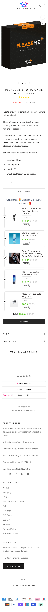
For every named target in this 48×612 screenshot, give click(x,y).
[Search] (40, 6)
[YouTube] (28, 474)
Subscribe (14, 566)
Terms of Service (10, 533)
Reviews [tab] (6, 395)
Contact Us (9, 341)
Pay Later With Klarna (13, 501)
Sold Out (24, 191)
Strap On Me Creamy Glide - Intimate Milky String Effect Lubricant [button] (32, 254)
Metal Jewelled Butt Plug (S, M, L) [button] (31, 295)
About (6, 487)
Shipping (7, 492)
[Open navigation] (3, 6)
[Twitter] (10, 474)
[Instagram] (16, 474)
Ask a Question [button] (25, 389)
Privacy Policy (9, 529)
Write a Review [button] (25, 384)
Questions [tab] (21, 395)
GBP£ (23, 579)
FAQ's (6, 334)
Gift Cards (7, 515)
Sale (5, 506)
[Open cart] (45, 6)
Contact (6, 520)
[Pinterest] (22, 474)
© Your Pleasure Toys (24, 585)
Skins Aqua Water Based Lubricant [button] (30, 273)
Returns (6, 524)
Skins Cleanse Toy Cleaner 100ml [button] (30, 234)
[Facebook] (4, 474)
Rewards (7, 510)
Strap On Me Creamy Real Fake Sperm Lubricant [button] (31, 211)
